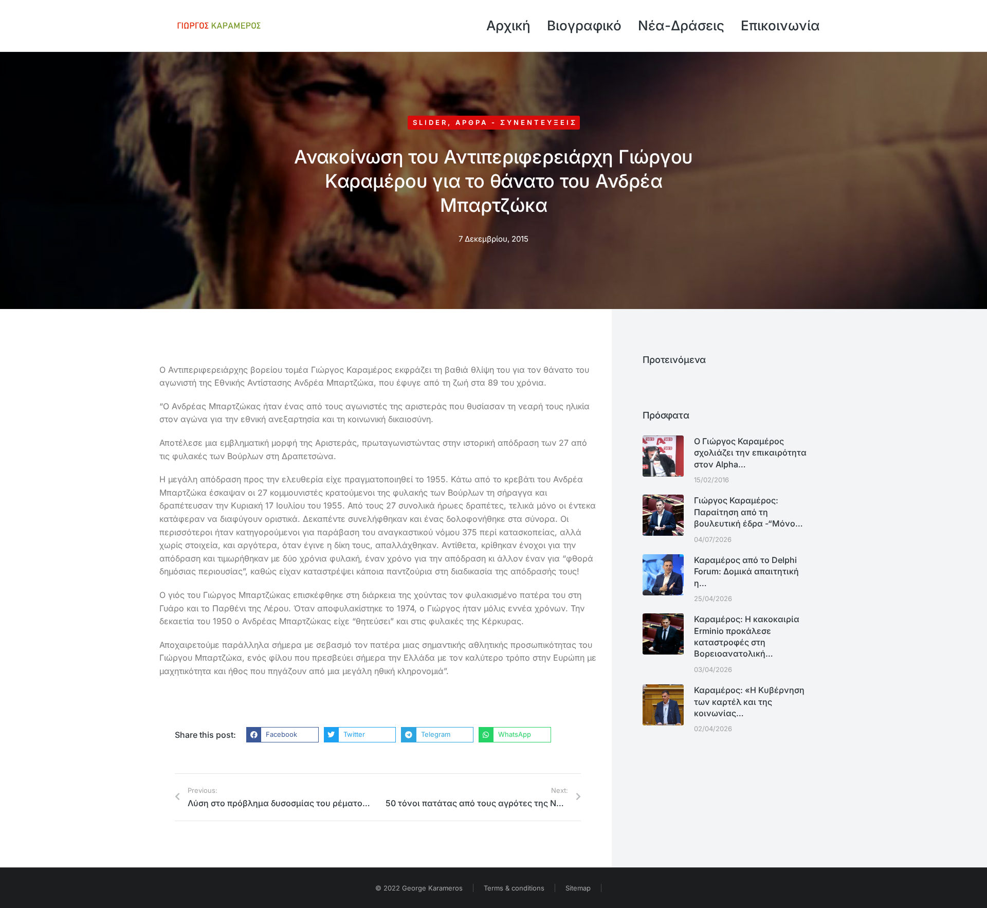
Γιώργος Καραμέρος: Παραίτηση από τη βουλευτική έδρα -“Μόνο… (748, 512)
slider (430, 122)
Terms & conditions (514, 888)
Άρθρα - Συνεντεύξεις (516, 122)
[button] (282, 734)
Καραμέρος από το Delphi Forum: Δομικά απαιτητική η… (746, 571)
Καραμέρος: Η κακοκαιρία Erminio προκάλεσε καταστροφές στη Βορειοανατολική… (746, 636)
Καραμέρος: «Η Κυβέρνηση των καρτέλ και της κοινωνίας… (749, 701)
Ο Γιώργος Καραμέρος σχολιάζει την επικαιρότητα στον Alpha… (750, 452)
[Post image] (663, 456)
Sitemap (578, 888)
